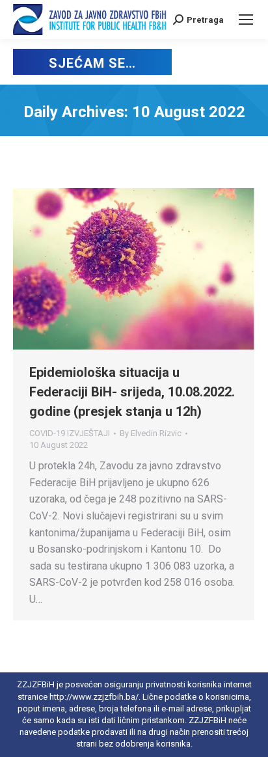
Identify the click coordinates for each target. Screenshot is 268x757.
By (150, 433)
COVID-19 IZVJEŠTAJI (69, 433)
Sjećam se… (92, 63)
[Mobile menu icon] (246, 19)
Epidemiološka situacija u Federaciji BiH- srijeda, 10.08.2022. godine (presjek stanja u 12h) (132, 392)
